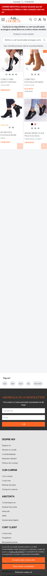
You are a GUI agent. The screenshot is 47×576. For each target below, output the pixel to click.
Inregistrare (6, 538)
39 (13, 74)
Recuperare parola (9, 542)
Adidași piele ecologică (33, 139)
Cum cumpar (7, 476)
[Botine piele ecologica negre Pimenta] (11, 110)
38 (9, 74)
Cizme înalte (5, 85)
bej (28, 384)
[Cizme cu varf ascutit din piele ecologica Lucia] (11, 60)
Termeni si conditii (9, 450)
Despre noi (6, 445)
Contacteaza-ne (8, 503)
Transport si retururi (10, 489)
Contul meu (7, 533)
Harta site (6, 511)
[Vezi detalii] (3, 69)
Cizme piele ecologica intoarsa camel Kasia (34, 81)
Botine (3, 138)
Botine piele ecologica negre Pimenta (8, 134)
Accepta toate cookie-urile (23, 560)
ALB (4, 384)
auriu (21, 384)
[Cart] (44, 19)
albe (12, 384)
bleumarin (38, 384)
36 (32, 74)
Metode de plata (9, 485)
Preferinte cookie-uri (23, 572)
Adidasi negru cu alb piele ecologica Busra (34, 135)
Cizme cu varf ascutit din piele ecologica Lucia (8, 81)
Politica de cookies (16, 552)
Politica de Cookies (10, 463)
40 (16, 74)
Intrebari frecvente (9, 507)
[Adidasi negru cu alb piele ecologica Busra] (35, 110)
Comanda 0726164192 (23, 2)
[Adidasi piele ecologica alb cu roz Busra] (35, 124)
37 (6, 74)
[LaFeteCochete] (14, 19)
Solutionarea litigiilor (10, 520)
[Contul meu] (39, 19)
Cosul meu (6, 481)
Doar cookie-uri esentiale (23, 566)
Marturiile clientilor (9, 459)
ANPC (4, 516)
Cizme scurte (29, 85)
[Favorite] (35, 19)
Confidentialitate (9, 454)
